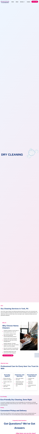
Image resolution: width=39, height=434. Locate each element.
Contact (28, 1)
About (17, 1)
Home (12, 1)
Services (22, 1)
